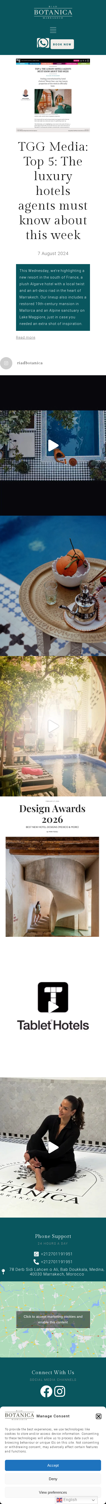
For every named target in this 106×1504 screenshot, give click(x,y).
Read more (25, 337)
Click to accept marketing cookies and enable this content (53, 1319)
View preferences (53, 1492)
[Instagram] (59, 1391)
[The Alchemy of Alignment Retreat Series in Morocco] (53, 1147)
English (69, 1499)
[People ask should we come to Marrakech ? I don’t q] (53, 445)
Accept (53, 1465)
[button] (98, 1416)
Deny (53, 1479)
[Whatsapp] (43, 43)
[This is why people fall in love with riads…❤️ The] (53, 586)
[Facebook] (46, 1391)
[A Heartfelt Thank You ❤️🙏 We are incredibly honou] (53, 866)
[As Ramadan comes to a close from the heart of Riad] (53, 726)
